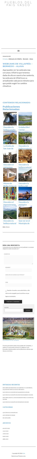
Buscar (6, 307)
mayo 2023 (6, 436)
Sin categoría (6, 418)
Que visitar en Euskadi (9, 415)
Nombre (7, 267)
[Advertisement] (18, 26)
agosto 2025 (6, 428)
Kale (23, 453)
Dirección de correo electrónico (14, 274)
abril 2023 (5, 439)
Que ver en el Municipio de (10, 412)
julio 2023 (5, 431)
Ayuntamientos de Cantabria (11, 340)
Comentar (7, 254)
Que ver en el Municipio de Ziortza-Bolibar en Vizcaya (18, 395)
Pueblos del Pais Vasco (18, 4)
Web (6, 282)
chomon (8, 227)
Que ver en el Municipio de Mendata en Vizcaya (16, 402)
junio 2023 (6, 433)
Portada (5, 59)
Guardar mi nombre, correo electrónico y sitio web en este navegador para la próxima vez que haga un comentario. (17, 293)
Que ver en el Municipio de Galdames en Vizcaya (16, 392)
